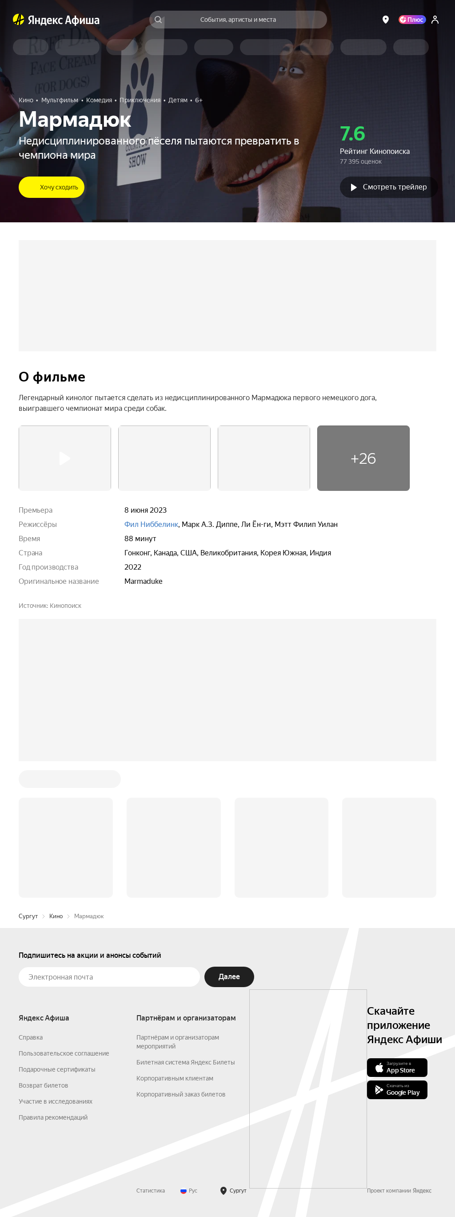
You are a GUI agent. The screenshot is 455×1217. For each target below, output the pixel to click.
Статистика (150, 1191)
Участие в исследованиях (55, 1101)
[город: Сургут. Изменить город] (386, 19)
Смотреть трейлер (395, 187)
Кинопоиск (65, 605)
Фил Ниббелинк (151, 524)
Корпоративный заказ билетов (181, 1094)
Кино (56, 916)
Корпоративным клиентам (174, 1078)
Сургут (28, 916)
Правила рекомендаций (53, 1117)
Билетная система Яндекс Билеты (185, 1062)
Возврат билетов (43, 1085)
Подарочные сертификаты (57, 1069)
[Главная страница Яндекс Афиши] (18, 19)
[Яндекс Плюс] (412, 19)
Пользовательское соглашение (64, 1053)
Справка (31, 1037)
